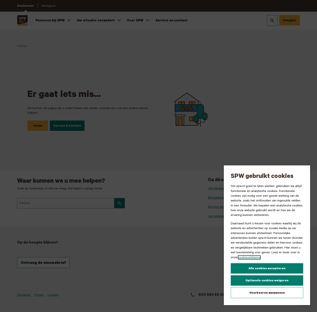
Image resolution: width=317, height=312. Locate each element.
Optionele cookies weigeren (267, 280)
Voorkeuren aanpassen (267, 293)
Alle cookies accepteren (267, 268)
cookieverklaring (249, 257)
